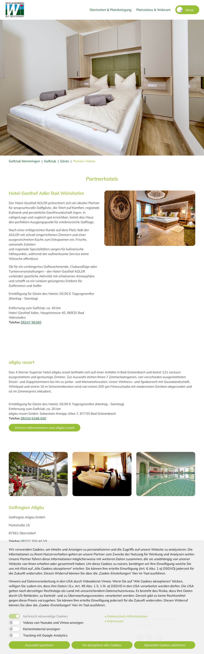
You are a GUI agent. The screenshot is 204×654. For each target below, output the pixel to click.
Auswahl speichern (39, 645)
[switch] (14, 622)
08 (23, 541)
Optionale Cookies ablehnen (164, 645)
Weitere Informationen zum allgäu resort (45, 428)
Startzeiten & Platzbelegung (110, 10)
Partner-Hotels (84, 161)
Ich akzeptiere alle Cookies (102, 645)
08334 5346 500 (33, 418)
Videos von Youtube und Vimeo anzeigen (53, 622)
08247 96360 (31, 322)
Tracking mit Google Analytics (45, 635)
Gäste (64, 161)
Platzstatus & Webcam (153, 10)
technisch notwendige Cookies (45, 616)
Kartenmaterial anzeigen (41, 629)
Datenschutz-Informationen (127, 616)
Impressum (115, 621)
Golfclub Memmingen (24, 161)
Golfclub (50, 161)
